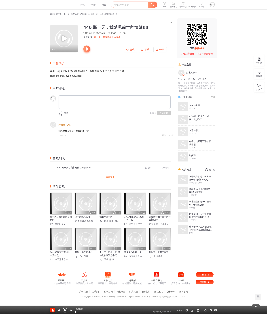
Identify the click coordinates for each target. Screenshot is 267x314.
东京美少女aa (135, 256)
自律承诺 (183, 291)
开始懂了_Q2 (65, 124)
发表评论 (164, 113)
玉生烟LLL (109, 259)
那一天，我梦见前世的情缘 (75, 14)
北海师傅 (158, 256)
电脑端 (203, 282)
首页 (52, 14)
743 (183, 78)
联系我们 (96, 291)
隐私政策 (158, 291)
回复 (164, 135)
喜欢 (132, 49)
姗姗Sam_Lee (86, 220)
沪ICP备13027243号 (152, 296)
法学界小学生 (135, 223)
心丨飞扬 (84, 256)
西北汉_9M (60, 223)
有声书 (58, 14)
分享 (161, 49)
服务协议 (146, 291)
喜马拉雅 (62, 4)
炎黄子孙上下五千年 (163, 223)
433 (193, 78)
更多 (213, 97)
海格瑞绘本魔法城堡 (114, 220)
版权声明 (171, 291)
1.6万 (204, 78)
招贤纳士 (121, 291)
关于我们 (83, 291)
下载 (146, 49)
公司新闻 (108, 291)
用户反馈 (133, 291)
